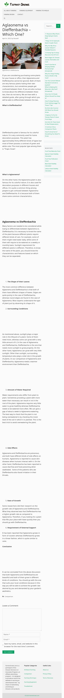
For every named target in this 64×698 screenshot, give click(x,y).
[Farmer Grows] (16, 4)
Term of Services (48, 678)
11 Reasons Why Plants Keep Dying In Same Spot (52, 36)
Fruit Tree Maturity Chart (52, 151)
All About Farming (10, 10)
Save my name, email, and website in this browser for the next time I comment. (21, 645)
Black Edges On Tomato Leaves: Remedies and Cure (52, 60)
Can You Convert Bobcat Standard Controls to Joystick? (52, 83)
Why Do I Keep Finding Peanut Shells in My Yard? (52, 76)
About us (45, 670)
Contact (20, 14)
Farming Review (9, 14)
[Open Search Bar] (4, 18)
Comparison (9, 596)
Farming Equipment (26, 10)
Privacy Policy (47, 674)
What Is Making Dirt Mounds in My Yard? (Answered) (51, 89)
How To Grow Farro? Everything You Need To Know (52, 134)
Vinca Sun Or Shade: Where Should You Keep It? (52, 96)
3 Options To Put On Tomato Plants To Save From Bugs (52, 117)
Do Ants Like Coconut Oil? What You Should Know (51, 110)
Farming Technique (42, 10)
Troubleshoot (28, 686)
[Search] (58, 26)
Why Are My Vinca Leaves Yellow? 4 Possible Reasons (50, 48)
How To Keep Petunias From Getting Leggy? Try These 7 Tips (52, 103)
